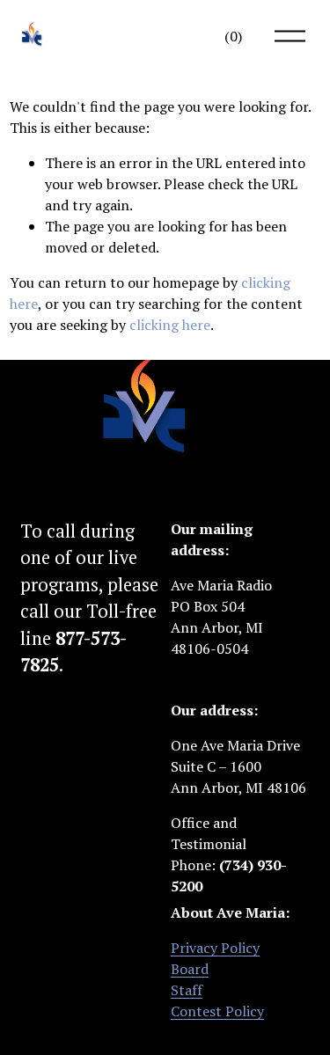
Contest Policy (217, 1011)
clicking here (169, 324)
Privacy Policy (215, 947)
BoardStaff (190, 979)
